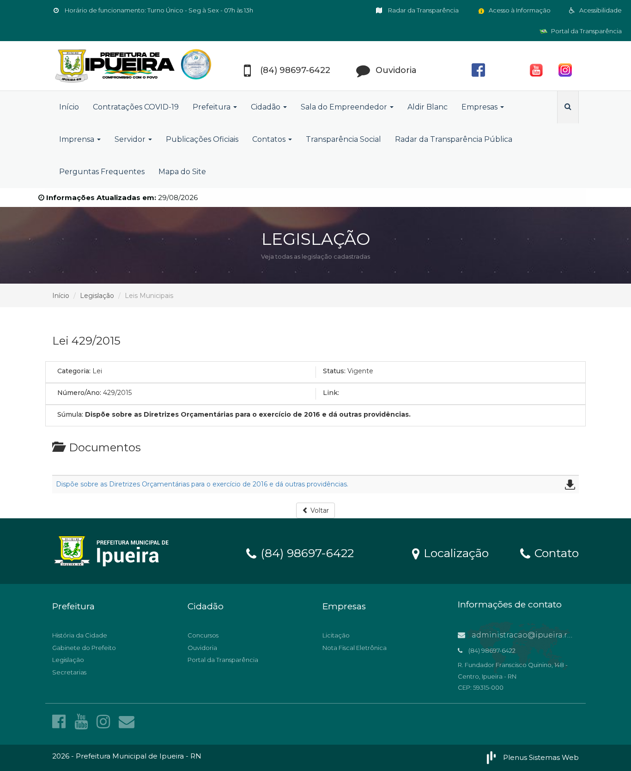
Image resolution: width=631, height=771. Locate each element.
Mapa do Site (182, 171)
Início (69, 107)
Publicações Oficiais (202, 139)
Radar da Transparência (423, 10)
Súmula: (70, 414)
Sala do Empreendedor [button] (345, 107)
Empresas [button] (480, 107)
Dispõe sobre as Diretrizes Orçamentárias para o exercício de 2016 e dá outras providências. (202, 484)
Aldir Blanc (427, 107)
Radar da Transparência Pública (453, 139)
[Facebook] (61, 721)
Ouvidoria (202, 647)
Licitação (336, 635)
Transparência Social (343, 139)
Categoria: (74, 371)
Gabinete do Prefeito (84, 647)
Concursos (203, 635)
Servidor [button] (131, 139)
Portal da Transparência (586, 31)
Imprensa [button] (77, 139)
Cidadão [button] (266, 107)
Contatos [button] (269, 139)
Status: (334, 371)
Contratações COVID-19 (136, 107)
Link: (331, 393)
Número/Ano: (79, 393)
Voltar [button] (319, 510)
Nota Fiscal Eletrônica (354, 647)
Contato (555, 552)
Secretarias (69, 672)
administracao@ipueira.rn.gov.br (534, 635)
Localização (454, 552)
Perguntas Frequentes (102, 171)
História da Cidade (79, 635)
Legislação (97, 295)
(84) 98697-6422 (305, 552)
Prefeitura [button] (212, 107)
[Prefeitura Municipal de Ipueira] (135, 66)
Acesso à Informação (519, 10)
